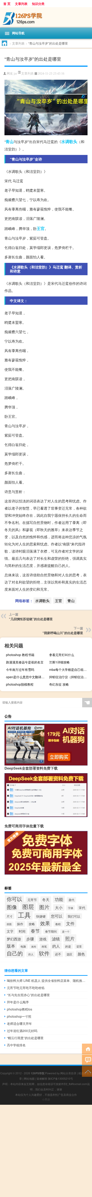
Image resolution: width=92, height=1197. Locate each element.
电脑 (23, 946)
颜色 (81, 954)
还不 (58, 954)
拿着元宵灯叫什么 (61, 654)
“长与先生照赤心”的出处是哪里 (28, 995)
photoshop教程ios (19, 1009)
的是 (68, 946)
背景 (79, 946)
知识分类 (38, 3)
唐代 (71, 900)
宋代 (82, 907)
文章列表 (21, 3)
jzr (15, 73)
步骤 (30, 939)
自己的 (15, 953)
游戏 (42, 939)
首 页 (6, 3)
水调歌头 (69, 141)
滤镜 (56, 939)
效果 (45, 923)
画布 (33, 946)
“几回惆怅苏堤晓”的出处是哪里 (31, 619)
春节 (35, 930)
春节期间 (51, 931)
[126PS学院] (46, 17)
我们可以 (74, 916)
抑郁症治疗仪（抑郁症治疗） (69, 677)
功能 (59, 899)
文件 (70, 923)
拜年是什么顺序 (18, 1002)
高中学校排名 (16, 1045)
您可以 (56, 916)
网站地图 (29, 1078)
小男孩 (46, 1099)
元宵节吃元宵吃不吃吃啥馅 (25, 987)
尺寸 (10, 916)
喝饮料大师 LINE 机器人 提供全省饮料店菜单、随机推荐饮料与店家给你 (47, 980)
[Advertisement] (46, 1151)
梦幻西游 (14, 939)
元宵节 (32, 899)
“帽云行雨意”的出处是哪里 (25, 1038)
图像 (12, 906)
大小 (59, 907)
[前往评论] (87, 1060)
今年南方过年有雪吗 (20, 669)
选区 (69, 954)
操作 (20, 924)
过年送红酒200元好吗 (22, 1030)
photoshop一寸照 (19, 1016)
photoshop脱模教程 (19, 684)
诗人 (30, 954)
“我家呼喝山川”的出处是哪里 (62, 633)
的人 (56, 946)
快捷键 (41, 916)
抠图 (9, 924)
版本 (11, 946)
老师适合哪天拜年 (19, 1023)
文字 (10, 931)
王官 (41, 228)
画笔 (44, 946)
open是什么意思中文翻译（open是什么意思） (27, 677)
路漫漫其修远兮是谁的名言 (25, 662)
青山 (10, 141)
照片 (70, 938)
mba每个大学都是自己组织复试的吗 (70, 669)
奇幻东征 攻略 (59, 684)
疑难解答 (42, 1078)
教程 (58, 924)
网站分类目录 (68, 1073)
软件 (44, 953)
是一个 (65, 931)
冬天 (45, 899)
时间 (22, 931)
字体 (70, 908)
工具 (24, 914)
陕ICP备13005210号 (60, 1078)
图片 (44, 906)
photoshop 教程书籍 (20, 654)
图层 (28, 906)
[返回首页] (87, 1049)
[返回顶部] (87, 1071)
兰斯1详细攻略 (59, 662)
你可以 (14, 898)
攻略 (32, 924)
